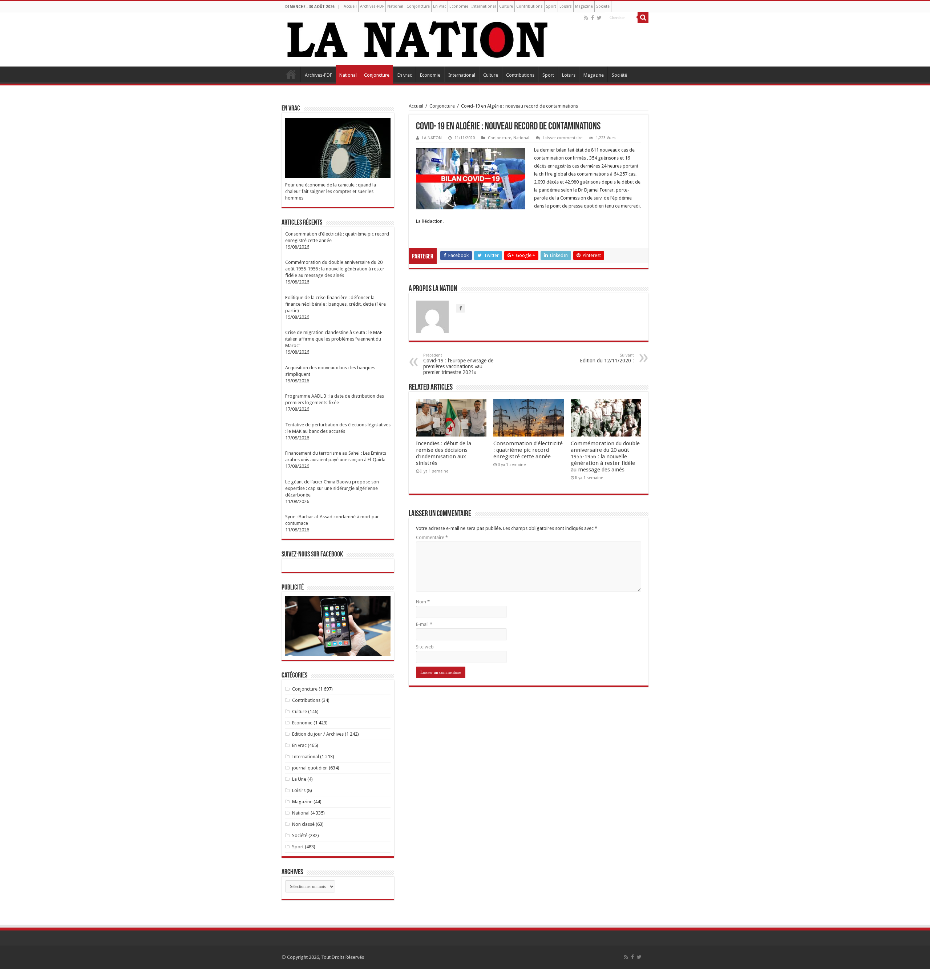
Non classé (303, 824)
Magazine (584, 6)
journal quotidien (310, 768)
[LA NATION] (418, 38)
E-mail (424, 624)
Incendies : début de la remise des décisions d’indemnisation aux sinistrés (443, 453)
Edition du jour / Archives (318, 734)
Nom (423, 601)
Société (603, 6)
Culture (506, 6)
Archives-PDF (372, 6)
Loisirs (565, 6)
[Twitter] (599, 17)
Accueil (350, 6)
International (484, 6)
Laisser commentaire (562, 138)
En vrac (439, 6)
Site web (425, 647)
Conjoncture (418, 6)
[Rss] (586, 17)
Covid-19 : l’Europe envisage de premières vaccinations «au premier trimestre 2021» (458, 364)
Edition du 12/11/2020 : (607, 358)
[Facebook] (592, 17)
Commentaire (432, 537)
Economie (458, 6)
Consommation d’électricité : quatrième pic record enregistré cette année (528, 450)
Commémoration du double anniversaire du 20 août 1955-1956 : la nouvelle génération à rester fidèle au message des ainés (605, 456)
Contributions (529, 6)
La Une (299, 779)
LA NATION (432, 138)
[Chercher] (643, 17)
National (395, 6)
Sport (551, 6)
